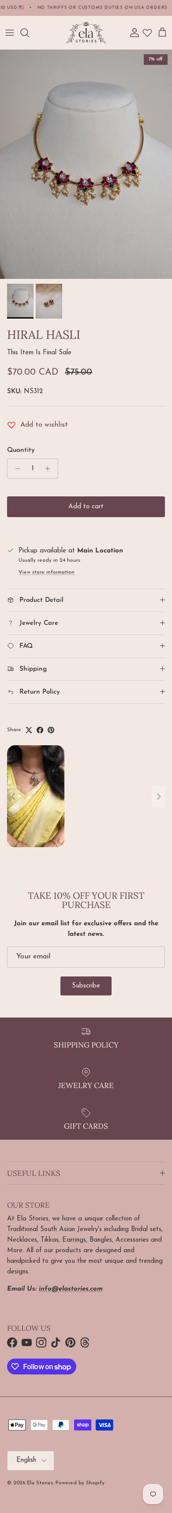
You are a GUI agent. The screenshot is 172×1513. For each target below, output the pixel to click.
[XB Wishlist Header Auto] (147, 32)
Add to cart (86, 506)
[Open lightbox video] (35, 796)
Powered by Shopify (80, 1483)
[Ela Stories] (86, 32)
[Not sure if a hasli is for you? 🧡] (86, 796)
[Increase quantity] (50, 468)
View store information (47, 572)
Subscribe (86, 986)
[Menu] (9, 32)
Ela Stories (40, 1483)
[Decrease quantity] (15, 468)
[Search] (29, 32)
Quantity (21, 450)
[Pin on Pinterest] (51, 730)
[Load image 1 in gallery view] (86, 164)
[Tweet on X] (29, 730)
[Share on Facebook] (40, 730)
